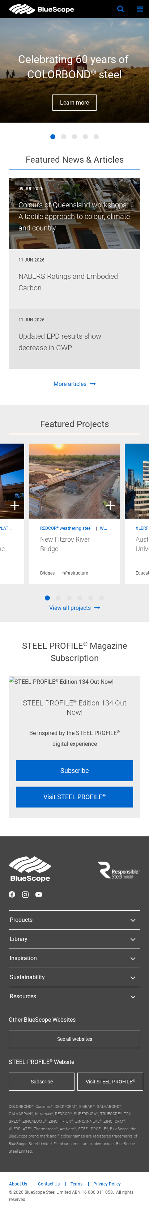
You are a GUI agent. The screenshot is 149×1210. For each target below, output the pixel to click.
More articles (70, 383)
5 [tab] (96, 137)
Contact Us (49, 1184)
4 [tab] (85, 137)
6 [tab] (101, 598)
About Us (18, 1184)
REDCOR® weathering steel (65, 528)
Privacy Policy (107, 1184)
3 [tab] (74, 137)
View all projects (70, 607)
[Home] (41, 9)
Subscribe (74, 770)
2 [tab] (63, 137)
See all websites (74, 1039)
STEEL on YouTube (38, 894)
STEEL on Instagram (25, 894)
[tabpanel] (74, 70)
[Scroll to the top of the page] (137, 1198)
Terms (76, 1184)
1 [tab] (52, 137)
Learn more (74, 102)
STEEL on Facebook (12, 894)
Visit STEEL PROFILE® (74, 797)
